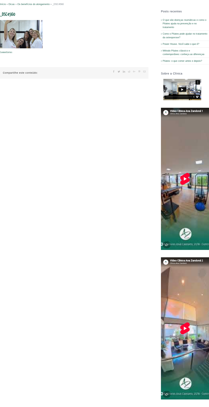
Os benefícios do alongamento (33, 4)
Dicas (12, 4)
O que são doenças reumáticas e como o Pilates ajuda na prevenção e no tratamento (184, 24)
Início (3, 4)
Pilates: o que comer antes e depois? (182, 61)
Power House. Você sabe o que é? (181, 44)
